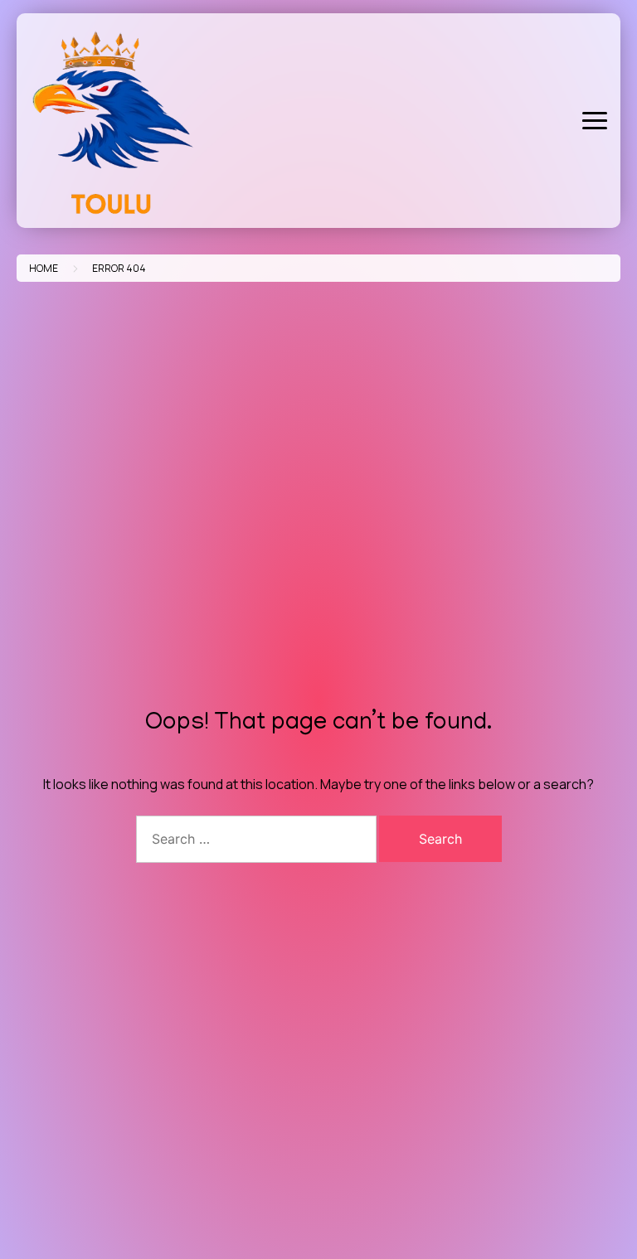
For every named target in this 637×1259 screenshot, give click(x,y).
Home (43, 268)
